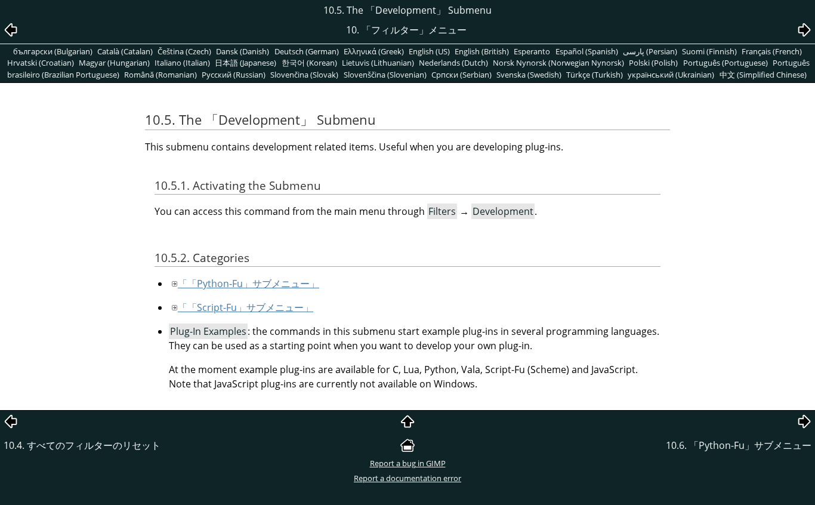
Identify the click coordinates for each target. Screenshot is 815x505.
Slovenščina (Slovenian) (385, 74)
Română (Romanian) (160, 74)
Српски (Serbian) (461, 74)
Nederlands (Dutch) (453, 62)
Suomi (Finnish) (709, 51)
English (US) (429, 51)
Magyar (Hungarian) (114, 62)
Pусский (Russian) (234, 74)
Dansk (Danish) (242, 51)
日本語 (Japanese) (245, 62)
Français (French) (772, 51)
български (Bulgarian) (52, 51)
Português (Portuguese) (725, 62)
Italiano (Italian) (182, 62)
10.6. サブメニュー (738, 445)
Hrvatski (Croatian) (40, 62)
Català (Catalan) (125, 51)
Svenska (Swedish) (528, 74)
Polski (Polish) (653, 62)
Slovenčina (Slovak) (304, 74)
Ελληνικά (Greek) (374, 51)
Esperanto (532, 51)
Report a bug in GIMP (408, 463)
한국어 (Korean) (309, 62)
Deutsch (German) (306, 51)
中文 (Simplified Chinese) (763, 74)
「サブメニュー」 (248, 283)
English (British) (482, 51)
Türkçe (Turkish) (594, 74)
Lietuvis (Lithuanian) (378, 62)
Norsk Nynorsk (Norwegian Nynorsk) (558, 62)
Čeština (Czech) (184, 51)
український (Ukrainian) (671, 74)
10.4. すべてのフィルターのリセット (82, 445)
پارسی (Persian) (650, 51)
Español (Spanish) (586, 51)
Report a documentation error (407, 478)
